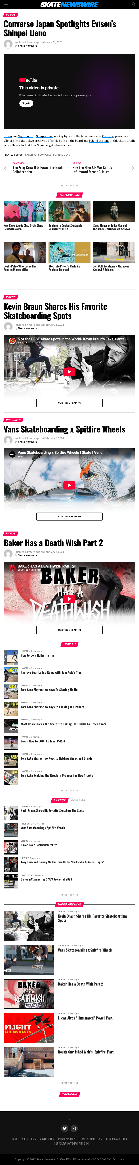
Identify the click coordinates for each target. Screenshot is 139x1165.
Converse (108, 136)
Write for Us (29, 1139)
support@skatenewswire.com (71, 1143)
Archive (31, 155)
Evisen (8, 136)
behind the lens (99, 141)
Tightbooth (25, 136)
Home (14, 1139)
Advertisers (47, 1139)
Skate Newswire (27, 45)
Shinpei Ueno (44, 136)
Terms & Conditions (90, 1139)
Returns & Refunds (117, 1139)
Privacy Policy (66, 1139)
